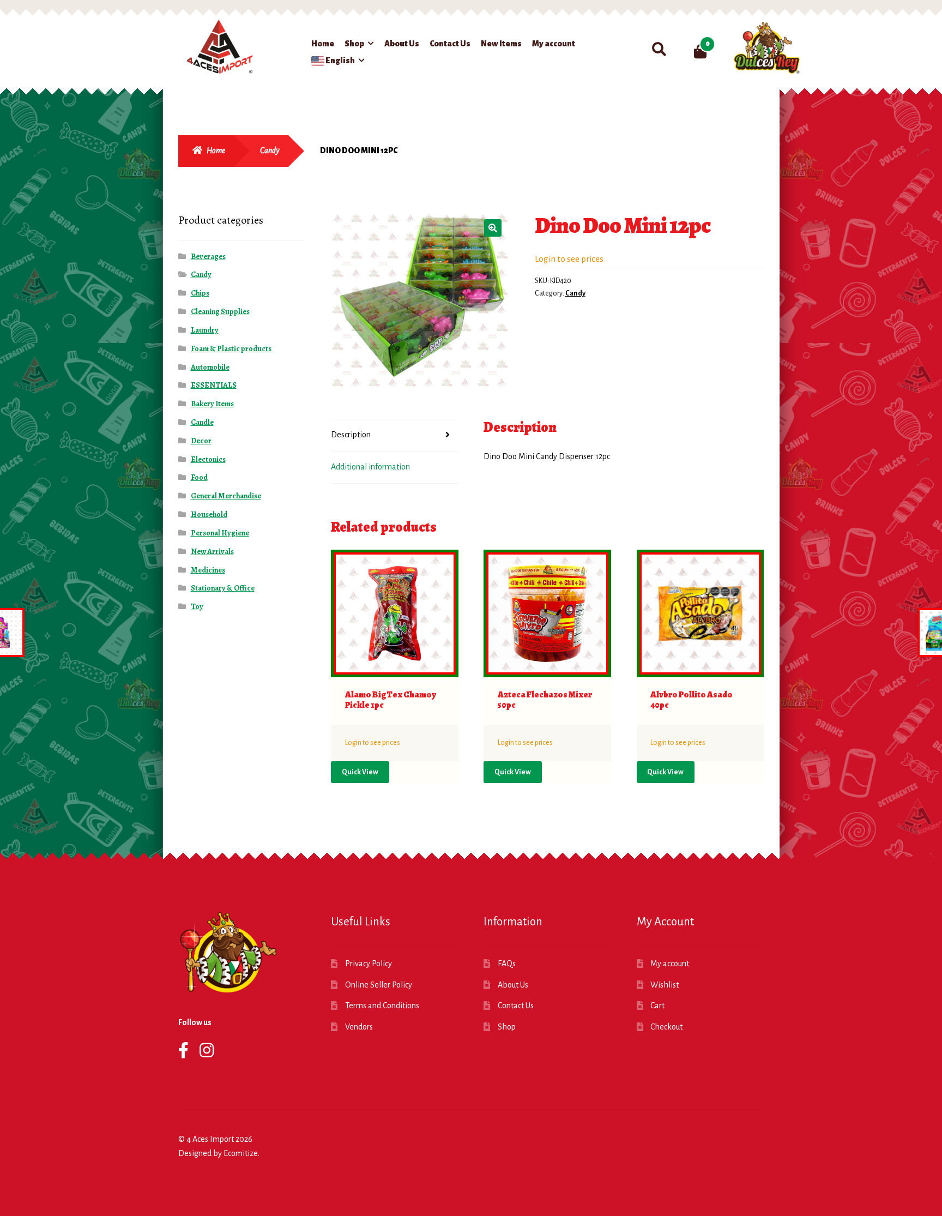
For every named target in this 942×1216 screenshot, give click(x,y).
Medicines (208, 570)
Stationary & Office (223, 588)
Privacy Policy (368, 963)
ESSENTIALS (214, 385)
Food (199, 477)
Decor (201, 441)
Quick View (360, 772)
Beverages (208, 256)
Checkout (666, 1026)
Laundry (205, 330)
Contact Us (450, 43)
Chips (200, 293)
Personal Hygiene (220, 533)
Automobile (210, 367)
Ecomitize (241, 1153)
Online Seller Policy (378, 984)
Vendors (359, 1026)
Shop (354, 43)
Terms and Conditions (382, 1005)
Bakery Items (212, 404)
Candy (270, 150)
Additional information (370, 466)
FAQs (507, 963)
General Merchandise (226, 496)
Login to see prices (569, 258)
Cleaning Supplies (220, 311)
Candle (202, 422)
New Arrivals (212, 551)
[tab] (394, 435)
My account (553, 43)
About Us (401, 43)
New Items (501, 43)
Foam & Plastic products (231, 349)
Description (351, 434)
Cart (657, 1005)
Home (322, 43)
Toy (197, 606)
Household (209, 514)
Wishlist (664, 984)
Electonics (208, 459)
